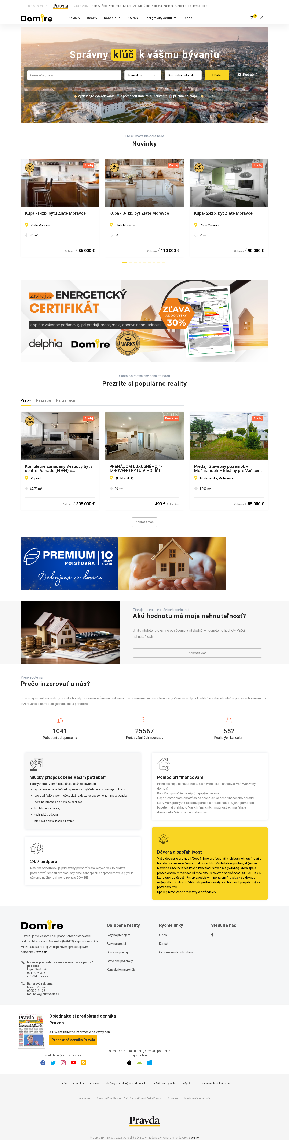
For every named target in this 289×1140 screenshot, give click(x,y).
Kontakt (164, 943)
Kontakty (78, 1083)
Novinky (74, 18)
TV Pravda (194, 5)
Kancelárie (112, 18)
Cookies (173, 1098)
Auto (118, 5)
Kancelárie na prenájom (122, 969)
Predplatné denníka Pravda (73, 1040)
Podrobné (249, 75)
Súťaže (187, 1083)
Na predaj (43, 400)
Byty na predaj (116, 943)
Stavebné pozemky (120, 961)
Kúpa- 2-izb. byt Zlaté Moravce (223, 213)
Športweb (108, 5)
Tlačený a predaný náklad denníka (126, 1083)
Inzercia (95, 1083)
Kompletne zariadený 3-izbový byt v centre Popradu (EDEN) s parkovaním (59, 468)
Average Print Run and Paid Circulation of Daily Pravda (129, 1098)
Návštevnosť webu (165, 1083)
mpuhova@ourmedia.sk (43, 994)
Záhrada (169, 5)
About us (84, 1098)
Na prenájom (66, 400)
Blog (204, 5)
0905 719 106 (36, 990)
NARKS (132, 18)
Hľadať (217, 75)
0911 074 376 (36, 972)
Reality (92, 18)
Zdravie (137, 5)
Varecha (157, 5)
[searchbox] (74, 75)
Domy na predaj (117, 952)
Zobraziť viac (144, 522)
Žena (147, 5)
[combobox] (74, 75)
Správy (96, 5)
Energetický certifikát (160, 18)
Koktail (127, 5)
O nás (187, 18)
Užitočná (180, 5)
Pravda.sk (233, 877)
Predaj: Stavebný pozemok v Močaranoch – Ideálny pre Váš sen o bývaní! (229, 468)
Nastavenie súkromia (197, 1098)
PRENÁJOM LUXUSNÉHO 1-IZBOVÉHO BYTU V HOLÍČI (136, 468)
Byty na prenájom (118, 935)
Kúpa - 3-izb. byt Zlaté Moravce (139, 213)
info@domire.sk (37, 976)
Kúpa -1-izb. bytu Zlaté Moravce (55, 213)
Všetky (26, 400)
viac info (194, 1137)
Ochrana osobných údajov (176, 952)
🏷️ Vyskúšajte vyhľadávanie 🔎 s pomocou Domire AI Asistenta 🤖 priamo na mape (135, 96)
